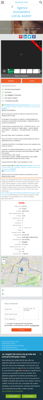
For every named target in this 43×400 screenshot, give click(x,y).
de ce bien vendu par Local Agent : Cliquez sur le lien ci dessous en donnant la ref (21, 106)
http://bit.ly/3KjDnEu (10, 171)
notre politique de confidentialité (12, 391)
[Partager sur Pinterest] (20, 36)
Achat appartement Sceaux (10, 341)
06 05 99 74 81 (21, 2)
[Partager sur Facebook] (34, 36)
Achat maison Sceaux (8, 343)
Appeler (11, 81)
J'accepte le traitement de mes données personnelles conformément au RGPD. (19, 324)
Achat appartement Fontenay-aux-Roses (14, 349)
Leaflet (17, 285)
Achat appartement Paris (10, 347)
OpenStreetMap (25, 285)
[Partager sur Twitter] (29, 36)
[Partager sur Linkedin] (25, 36)
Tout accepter (13, 396)
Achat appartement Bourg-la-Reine (13, 345)
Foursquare (32, 285)
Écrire (32, 81)
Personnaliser (29, 396)
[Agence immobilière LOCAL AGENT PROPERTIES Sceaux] (22, 24)
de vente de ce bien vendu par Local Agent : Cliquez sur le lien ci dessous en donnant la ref (21, 167)
